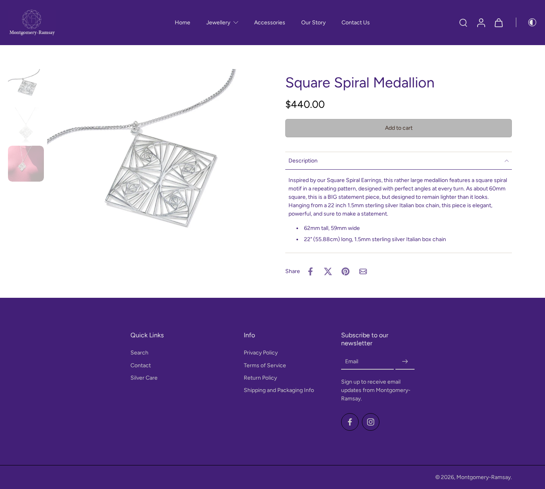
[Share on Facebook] (310, 271)
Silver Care (144, 377)
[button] (398, 128)
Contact (140, 365)
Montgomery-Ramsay (483, 477)
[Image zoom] (153, 175)
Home (182, 22)
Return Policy (260, 377)
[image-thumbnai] (26, 87)
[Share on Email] (363, 271)
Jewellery (218, 22)
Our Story (313, 22)
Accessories (269, 22)
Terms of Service (265, 365)
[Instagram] (370, 422)
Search (139, 353)
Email (351, 361)
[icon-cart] (498, 23)
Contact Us (356, 22)
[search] (463, 22)
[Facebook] (350, 422)
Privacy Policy (261, 353)
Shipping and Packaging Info (279, 390)
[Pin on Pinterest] (345, 271)
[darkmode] (526, 22)
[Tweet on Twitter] (328, 271)
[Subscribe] (405, 362)
